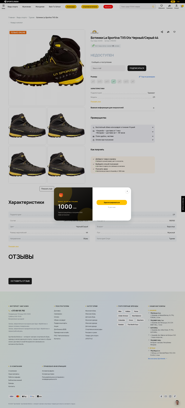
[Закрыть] (127, 191)
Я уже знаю (112, 207)
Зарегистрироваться (112, 202)
